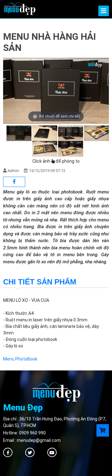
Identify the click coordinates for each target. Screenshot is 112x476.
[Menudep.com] (19, 8)
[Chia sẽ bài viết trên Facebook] (14, 182)
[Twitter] (30, 452)
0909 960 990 (32, 432)
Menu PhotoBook (20, 358)
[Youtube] (52, 452)
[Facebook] (7, 452)
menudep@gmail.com (39, 440)
